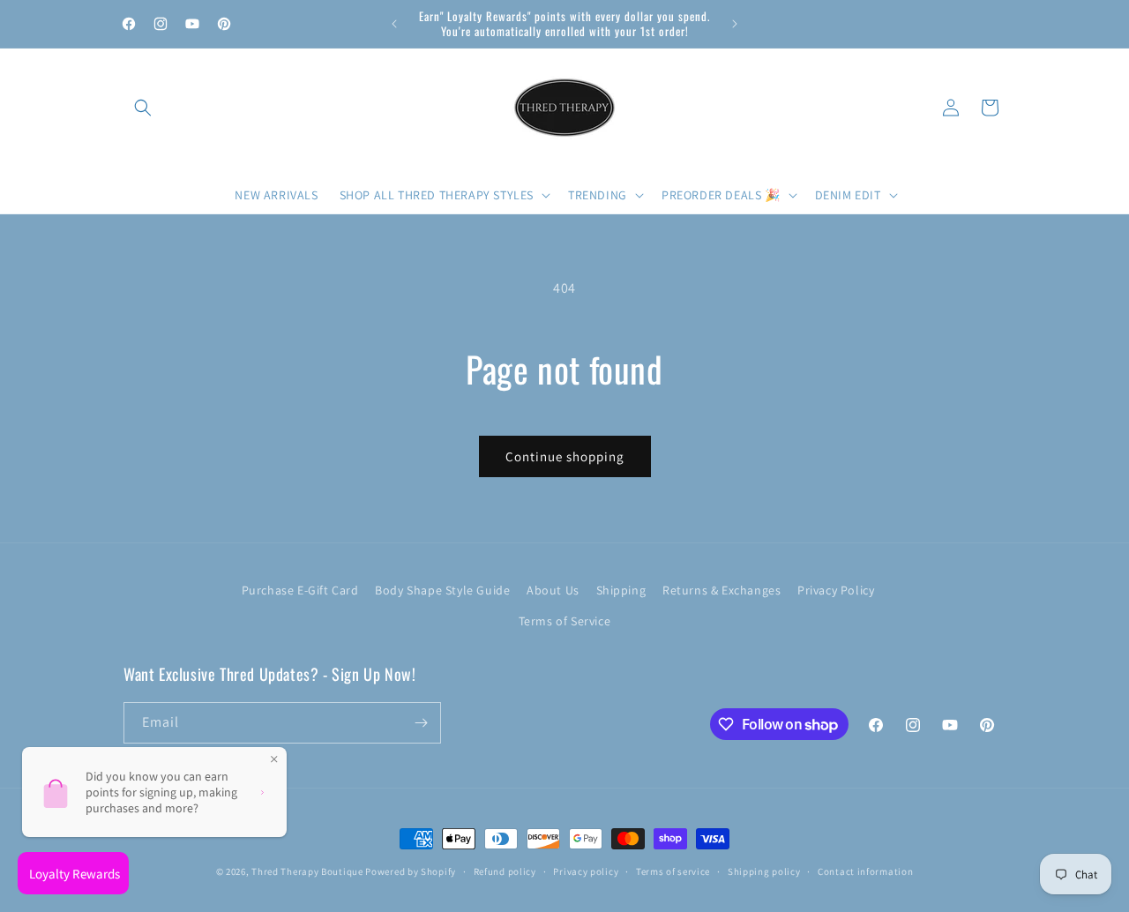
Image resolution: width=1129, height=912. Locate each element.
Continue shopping (564, 456)
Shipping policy (764, 871)
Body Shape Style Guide (442, 590)
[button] (142, 107)
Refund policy (505, 871)
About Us (553, 590)
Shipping (621, 590)
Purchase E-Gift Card (300, 590)
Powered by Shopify (410, 871)
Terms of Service (565, 621)
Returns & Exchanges (721, 590)
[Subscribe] (420, 723)
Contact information (865, 871)
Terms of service (673, 871)
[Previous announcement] (394, 24)
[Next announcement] (734, 24)
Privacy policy (585, 871)
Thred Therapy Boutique (307, 871)
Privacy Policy (835, 590)
